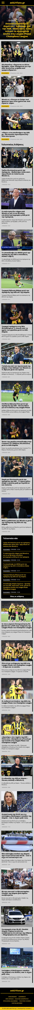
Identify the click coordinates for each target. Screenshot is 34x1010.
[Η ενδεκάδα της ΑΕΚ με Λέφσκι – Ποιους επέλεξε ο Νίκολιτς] (17, 765)
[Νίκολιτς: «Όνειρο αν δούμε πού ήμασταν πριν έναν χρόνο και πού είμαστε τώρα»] (17, 86)
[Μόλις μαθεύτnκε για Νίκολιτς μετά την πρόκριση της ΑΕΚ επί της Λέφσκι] (17, 508)
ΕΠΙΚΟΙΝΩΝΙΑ (12, 996)
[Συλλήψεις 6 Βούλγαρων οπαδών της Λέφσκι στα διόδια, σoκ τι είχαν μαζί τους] (17, 957)
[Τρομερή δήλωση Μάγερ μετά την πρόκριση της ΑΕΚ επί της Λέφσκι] (17, 277)
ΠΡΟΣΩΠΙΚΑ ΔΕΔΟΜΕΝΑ (10, 1001)
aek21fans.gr (17, 990)
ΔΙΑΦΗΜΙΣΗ (22, 996)
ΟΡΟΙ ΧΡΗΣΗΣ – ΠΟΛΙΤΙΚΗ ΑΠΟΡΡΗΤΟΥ (17, 999)
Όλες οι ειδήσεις (17, 596)
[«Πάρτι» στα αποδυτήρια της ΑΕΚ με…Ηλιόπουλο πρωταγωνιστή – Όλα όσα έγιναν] (17, 119)
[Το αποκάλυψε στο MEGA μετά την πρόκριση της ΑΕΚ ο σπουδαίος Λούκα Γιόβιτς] (17, 240)
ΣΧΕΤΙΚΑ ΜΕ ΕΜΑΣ (17, 1003)
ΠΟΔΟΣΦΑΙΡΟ (5, 73)
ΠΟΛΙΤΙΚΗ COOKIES (25, 1001)
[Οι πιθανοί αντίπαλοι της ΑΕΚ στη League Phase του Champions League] (17, 688)
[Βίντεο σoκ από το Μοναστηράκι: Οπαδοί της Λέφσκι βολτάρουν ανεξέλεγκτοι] (17, 878)
